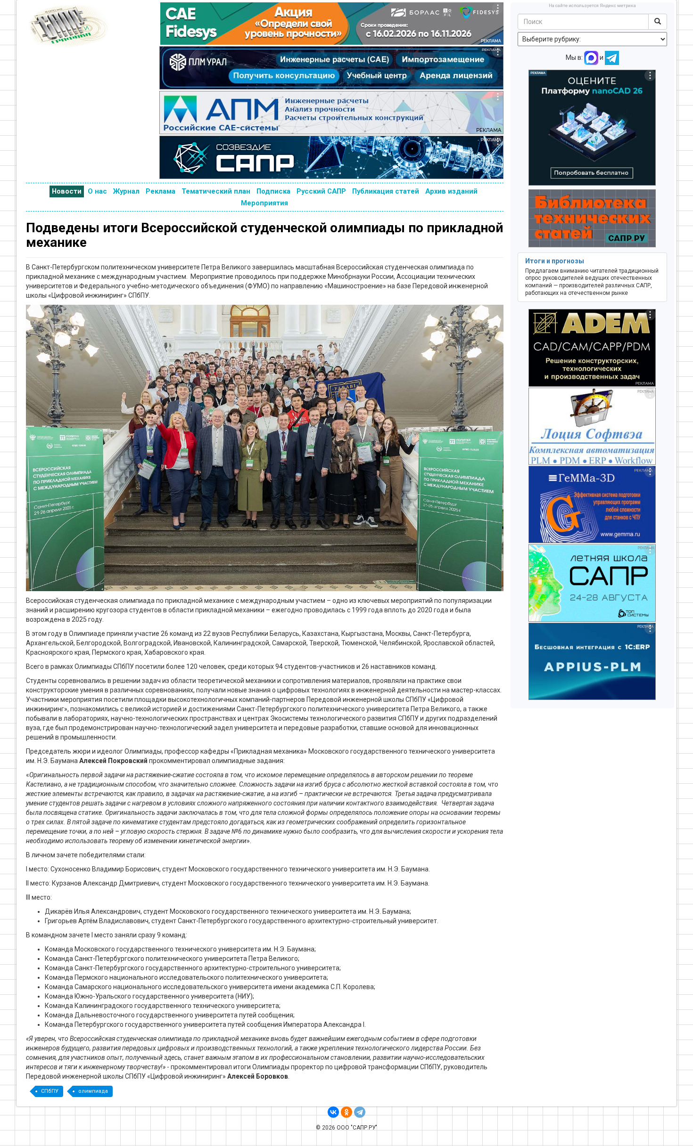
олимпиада (93, 1091)
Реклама (160, 191)
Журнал (126, 191)
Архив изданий (451, 191)
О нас (97, 191)
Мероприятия (264, 203)
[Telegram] (359, 1112)
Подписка (273, 191)
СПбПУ (49, 1091)
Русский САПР (321, 191)
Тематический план (216, 191)
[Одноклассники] (346, 1112)
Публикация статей (385, 191)
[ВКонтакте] (333, 1112)
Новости (67, 191)
